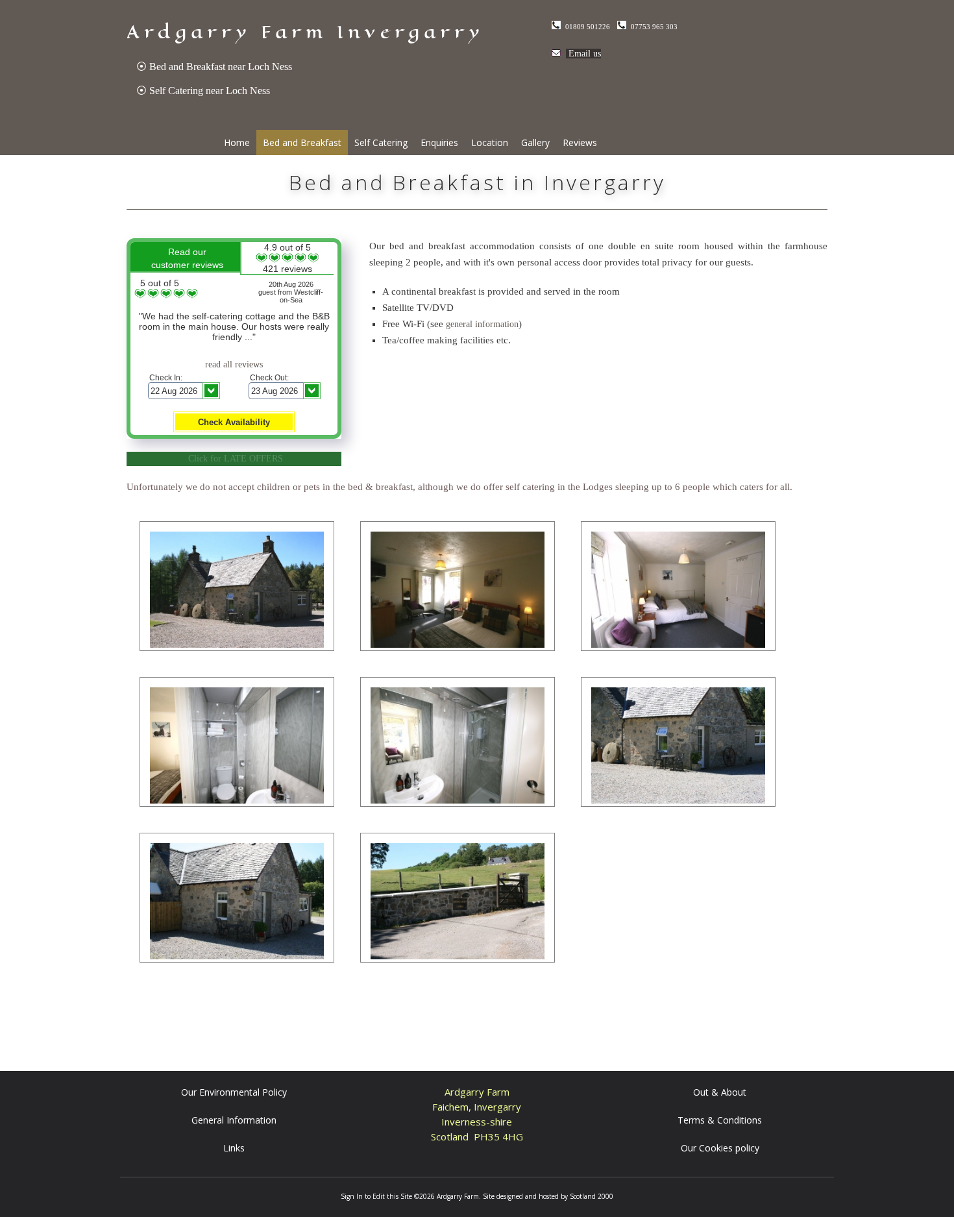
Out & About (719, 1092)
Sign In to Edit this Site (376, 1196)
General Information (233, 1120)
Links (234, 1148)
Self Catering (381, 142)
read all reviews (234, 364)
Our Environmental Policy (234, 1092)
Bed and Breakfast (302, 142)
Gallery (535, 142)
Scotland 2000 (591, 1196)
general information (482, 324)
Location (489, 142)
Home (237, 142)
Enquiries (439, 142)
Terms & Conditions (720, 1120)
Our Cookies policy (720, 1148)
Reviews (580, 142)
